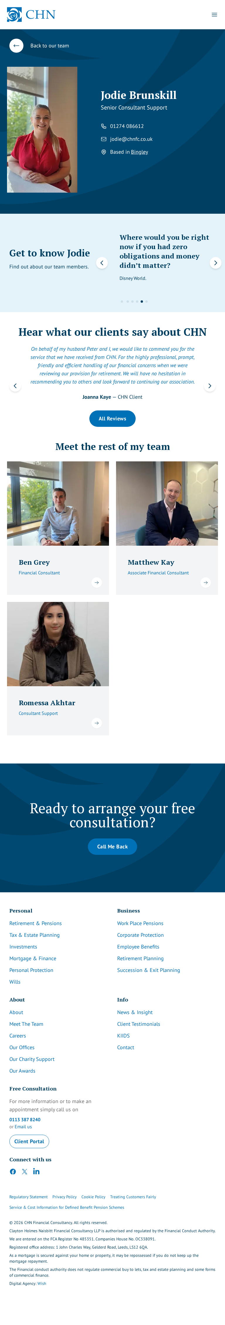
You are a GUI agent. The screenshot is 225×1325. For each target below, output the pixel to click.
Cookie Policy (93, 1196)
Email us (23, 1126)
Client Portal (29, 1141)
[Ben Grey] (58, 503)
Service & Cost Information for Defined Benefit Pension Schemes (66, 1207)
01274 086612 (127, 126)
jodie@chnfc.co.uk (131, 139)
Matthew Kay (151, 562)
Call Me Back (112, 846)
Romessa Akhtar (47, 702)
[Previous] (15, 386)
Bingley (139, 151)
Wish (42, 1283)
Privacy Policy (64, 1196)
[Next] (210, 386)
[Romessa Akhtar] (58, 644)
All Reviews (112, 418)
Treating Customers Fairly (133, 1196)
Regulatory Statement (28, 1196)
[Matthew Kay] (167, 503)
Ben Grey (34, 562)
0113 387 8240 (24, 1119)
